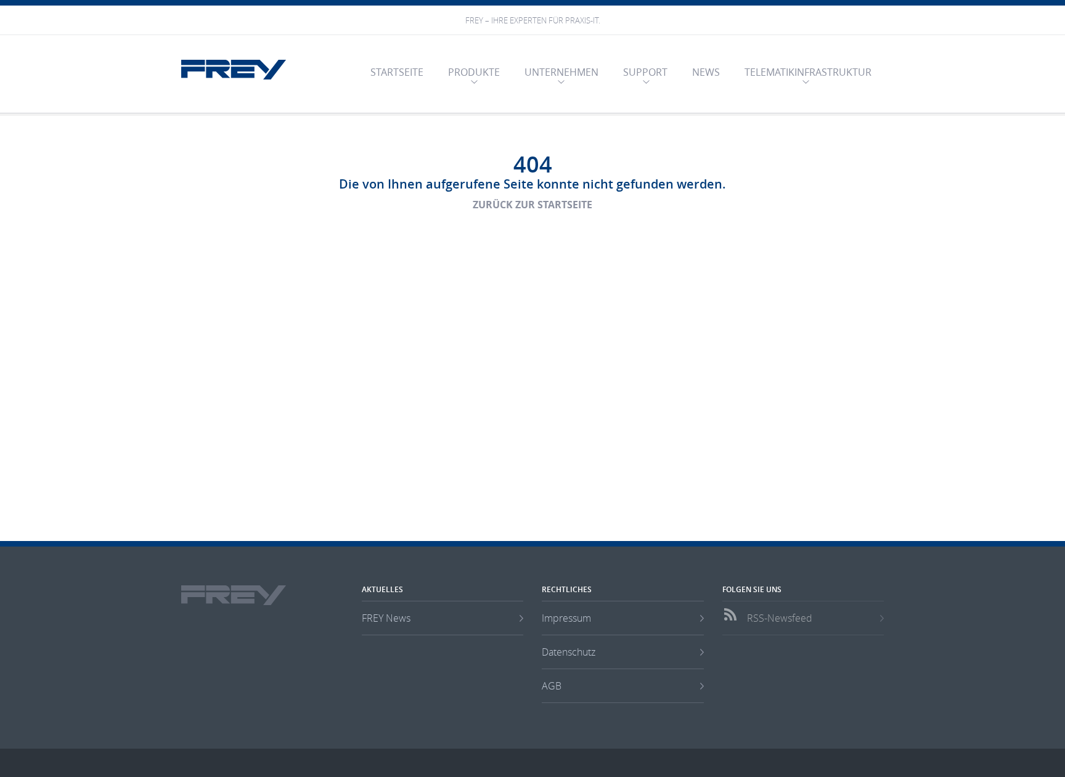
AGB (551, 686)
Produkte (474, 72)
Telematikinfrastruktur (808, 72)
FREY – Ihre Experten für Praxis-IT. (532, 20)
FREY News (386, 618)
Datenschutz (568, 652)
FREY (233, 69)
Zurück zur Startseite (532, 204)
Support (645, 72)
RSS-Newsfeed (779, 618)
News (706, 72)
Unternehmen (561, 72)
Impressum (566, 618)
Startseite (396, 72)
